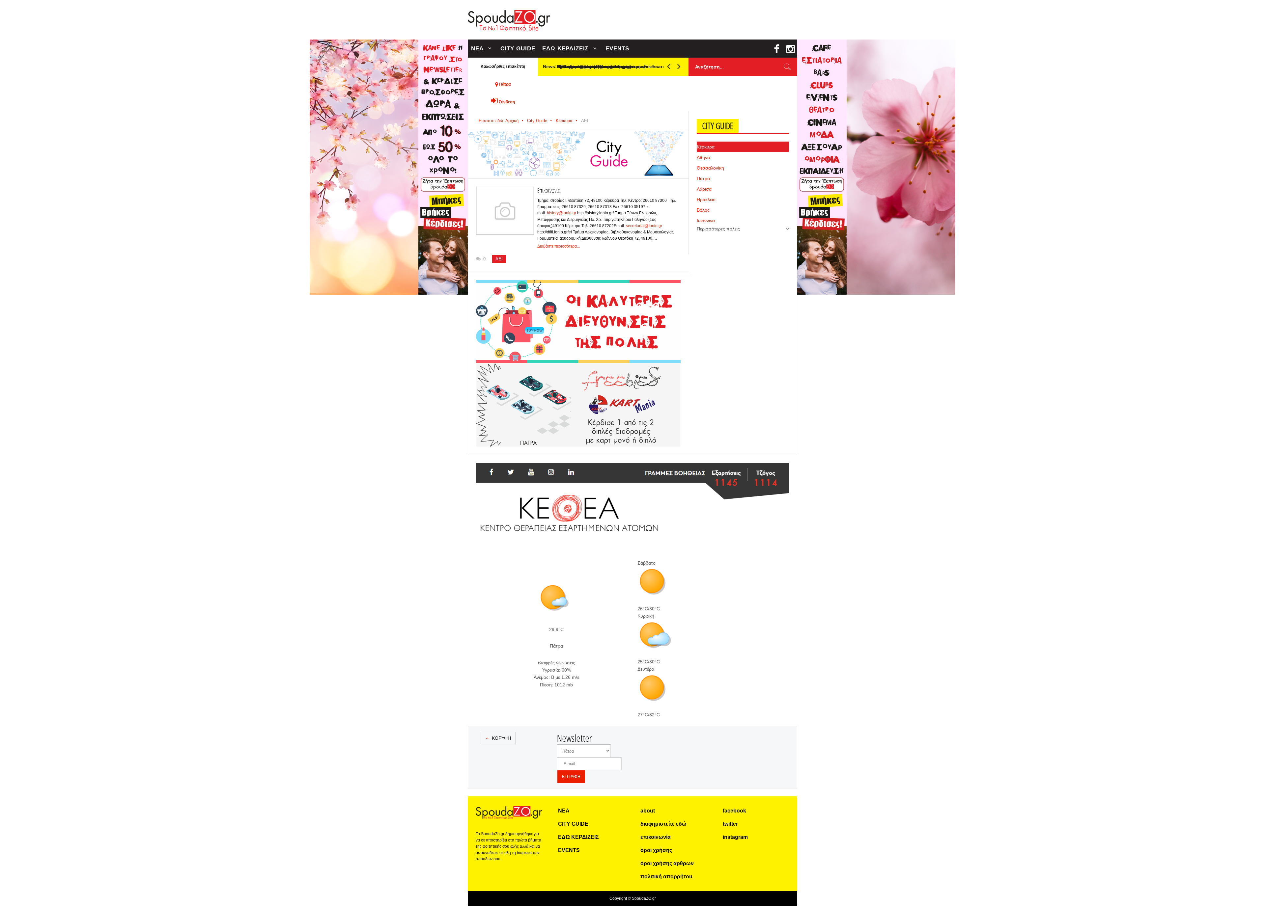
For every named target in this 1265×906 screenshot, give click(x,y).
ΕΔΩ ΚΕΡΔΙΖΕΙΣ (565, 48)
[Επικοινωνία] (505, 211)
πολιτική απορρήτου (666, 876)
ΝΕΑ (477, 48)
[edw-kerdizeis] (578, 287)
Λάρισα (704, 189)
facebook (734, 810)
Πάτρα (703, 178)
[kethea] (632, 470)
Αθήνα (703, 157)
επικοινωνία (655, 837)
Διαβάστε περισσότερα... (558, 246)
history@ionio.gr (561, 213)
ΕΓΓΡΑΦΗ (571, 776)
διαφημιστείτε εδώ (663, 824)
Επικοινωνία (548, 190)
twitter (730, 824)
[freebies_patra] (578, 366)
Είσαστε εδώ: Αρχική (499, 120)
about (647, 810)
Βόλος (703, 210)
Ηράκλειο (706, 199)
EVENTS (617, 48)
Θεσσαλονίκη (710, 168)
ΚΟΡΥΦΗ (501, 738)
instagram (735, 837)
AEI (499, 258)
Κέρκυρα (564, 120)
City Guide (537, 120)
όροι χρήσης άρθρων (667, 863)
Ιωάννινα (706, 220)
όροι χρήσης (656, 850)
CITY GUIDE (517, 48)
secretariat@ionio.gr (644, 226)
